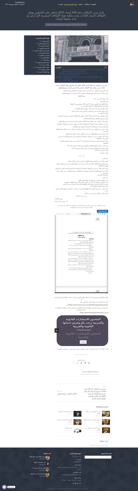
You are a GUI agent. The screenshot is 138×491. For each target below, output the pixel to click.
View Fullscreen (102, 211)
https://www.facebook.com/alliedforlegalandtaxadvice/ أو (75, 73)
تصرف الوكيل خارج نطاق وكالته (93, 412)
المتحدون (83, 341)
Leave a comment (78, 354)
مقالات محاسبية (45, 69)
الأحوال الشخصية (44, 46)
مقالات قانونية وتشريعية (43, 67)
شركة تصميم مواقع (83, 488)
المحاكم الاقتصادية (44, 53)
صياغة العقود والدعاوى (43, 62)
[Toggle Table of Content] (105, 67)
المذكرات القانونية (44, 55)
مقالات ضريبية (45, 65)
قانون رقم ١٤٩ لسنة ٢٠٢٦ (38, 468)
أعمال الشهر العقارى (44, 43)
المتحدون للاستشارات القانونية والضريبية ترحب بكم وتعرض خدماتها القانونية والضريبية (79, 77)
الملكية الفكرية (45, 58)
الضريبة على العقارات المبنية (42, 50)
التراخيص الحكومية (44, 48)
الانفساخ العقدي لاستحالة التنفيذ (64, 420)
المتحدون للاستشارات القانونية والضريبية (67, 81)
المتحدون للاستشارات (67, 78)
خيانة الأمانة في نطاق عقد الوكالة (93, 429)
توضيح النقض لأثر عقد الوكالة (92, 420)
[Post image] (106, 414)
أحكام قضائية (46, 41)
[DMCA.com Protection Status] (76, 456)
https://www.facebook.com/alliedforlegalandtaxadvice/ (88, 305)
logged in (97, 445)
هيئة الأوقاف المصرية (43, 72)
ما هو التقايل (68, 428)
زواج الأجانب (46, 60)
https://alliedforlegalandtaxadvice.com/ (71, 74)
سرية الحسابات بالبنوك (65, 411)
